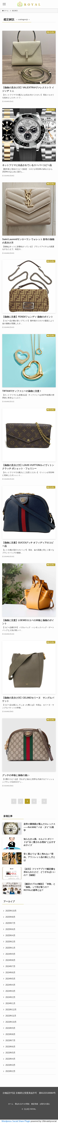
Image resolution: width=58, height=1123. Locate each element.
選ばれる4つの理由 (22, 1104)
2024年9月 (10, 954)
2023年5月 (10, 1053)
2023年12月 (10, 1009)
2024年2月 (10, 997)
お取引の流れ (45, 1104)
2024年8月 (10, 960)
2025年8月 (10, 917)
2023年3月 (10, 1065)
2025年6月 (10, 929)
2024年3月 (10, 991)
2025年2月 (10, 942)
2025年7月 (10, 923)
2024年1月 (10, 1003)
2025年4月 (10, 935)
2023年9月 (10, 1028)
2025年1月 (10, 948)
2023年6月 (10, 1047)
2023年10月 (10, 1022)
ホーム (10, 1104)
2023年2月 (10, 1071)
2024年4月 (10, 985)
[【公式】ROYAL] (29, 4)
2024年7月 (10, 966)
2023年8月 (10, 1034)
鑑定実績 (34, 1104)
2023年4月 (10, 1059)
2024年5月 (10, 979)
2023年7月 (10, 1040)
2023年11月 (10, 1016)
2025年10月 (10, 911)
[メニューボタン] (4, 4)
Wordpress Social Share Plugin (16, 1121)
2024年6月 (10, 972)
